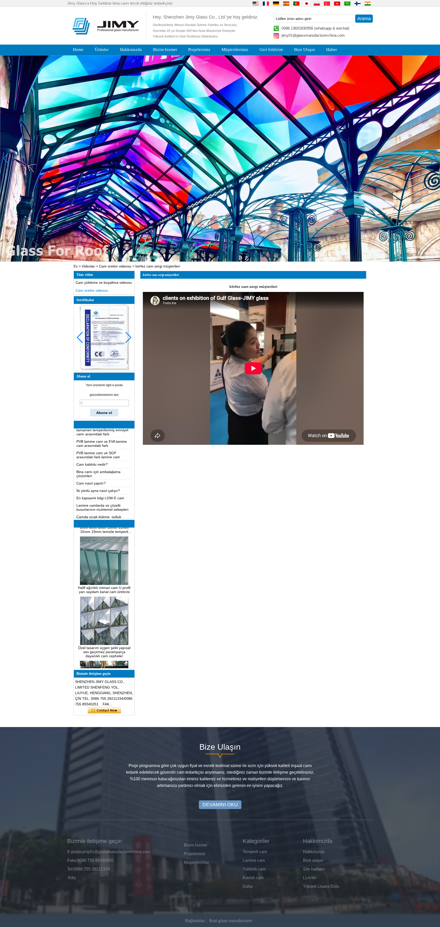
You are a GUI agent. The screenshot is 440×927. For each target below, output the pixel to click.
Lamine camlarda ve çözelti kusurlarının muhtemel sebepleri (102, 492)
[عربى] (347, 3)
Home (78, 49)
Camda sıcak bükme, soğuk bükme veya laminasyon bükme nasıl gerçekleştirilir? (101, 506)
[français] (266, 3)
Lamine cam (254, 860)
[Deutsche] (276, 3)
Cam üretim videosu (115, 266)
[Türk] (327, 3)
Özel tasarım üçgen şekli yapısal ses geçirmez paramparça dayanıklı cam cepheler (104, 636)
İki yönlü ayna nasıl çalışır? (98, 475)
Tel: (70, 869)
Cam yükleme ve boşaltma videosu (104, 282)
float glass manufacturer (230, 921)
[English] (256, 3)
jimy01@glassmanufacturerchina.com (313, 35)
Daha (248, 886)
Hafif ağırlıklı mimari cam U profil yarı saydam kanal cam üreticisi (104, 574)
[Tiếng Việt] (337, 3)
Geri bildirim (271, 49)
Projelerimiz (199, 49)
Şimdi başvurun (104, 710)
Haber (331, 49)
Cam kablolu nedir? (92, 449)
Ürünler (102, 49)
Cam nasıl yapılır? (91, 468)
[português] (296, 3)
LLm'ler (309, 878)
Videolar (88, 266)
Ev (76, 266)
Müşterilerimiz (235, 49)
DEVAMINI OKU (220, 804)
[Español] (286, 3)
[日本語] (307, 3)
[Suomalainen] (357, 3)
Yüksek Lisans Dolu (321, 886)
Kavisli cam (253, 878)
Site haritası (313, 869)
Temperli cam (255, 852)
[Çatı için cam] (220, 158)
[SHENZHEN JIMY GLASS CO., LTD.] (105, 37)
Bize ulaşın (313, 860)
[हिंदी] (368, 3)
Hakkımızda (131, 49)
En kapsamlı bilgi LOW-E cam (100, 483)
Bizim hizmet (165, 49)
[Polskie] (317, 3)
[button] (210, 257)
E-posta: (74, 852)
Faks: (72, 860)
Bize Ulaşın (304, 49)
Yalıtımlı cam (254, 869)
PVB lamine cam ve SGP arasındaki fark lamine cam (98, 440)
